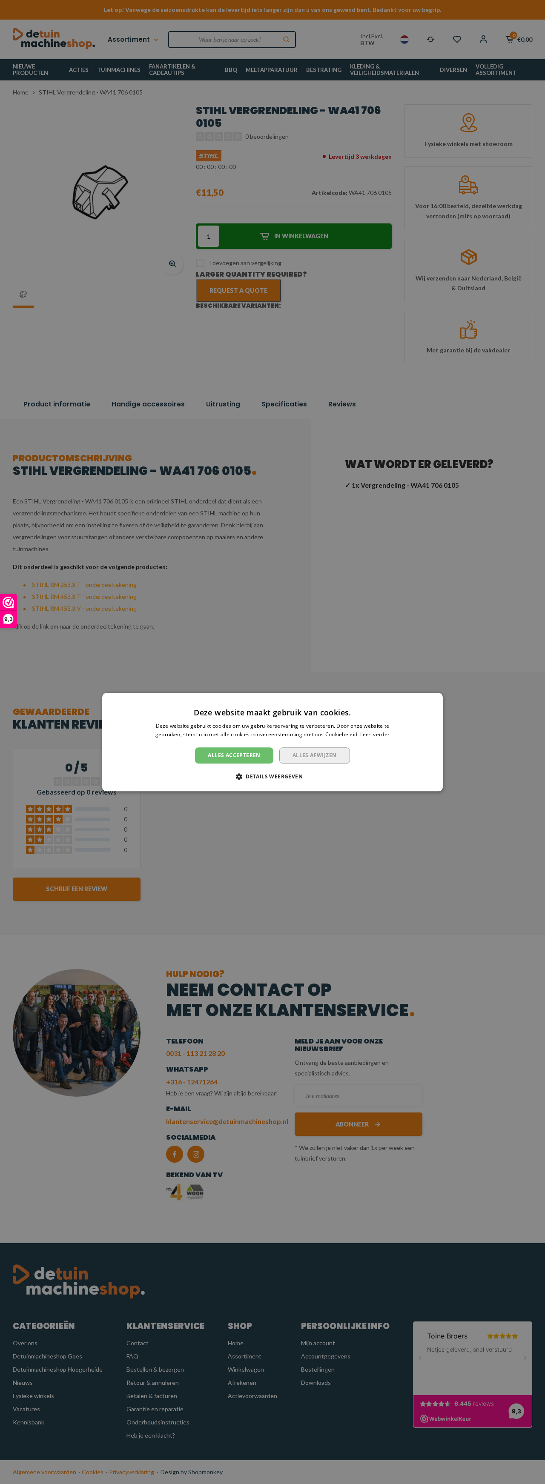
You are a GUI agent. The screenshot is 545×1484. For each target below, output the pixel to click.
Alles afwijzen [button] (315, 755)
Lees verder (375, 734)
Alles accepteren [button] (234, 755)
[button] (272, 776)
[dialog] (272, 742)
